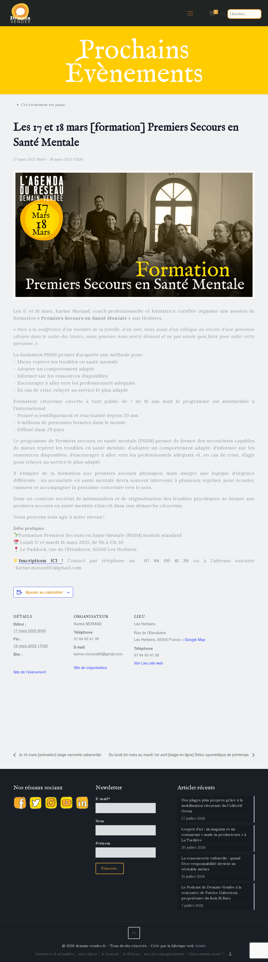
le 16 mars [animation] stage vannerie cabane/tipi (59, 754)
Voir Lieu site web (148, 663)
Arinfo (200, 945)
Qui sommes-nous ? (206, 954)
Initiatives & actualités (54, 954)
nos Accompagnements (164, 954)
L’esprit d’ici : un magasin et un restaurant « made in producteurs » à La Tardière (213, 834)
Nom (100, 821)
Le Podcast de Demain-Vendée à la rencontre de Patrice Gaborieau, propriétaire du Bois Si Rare (211, 893)
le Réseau (131, 954)
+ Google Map (193, 639)
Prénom (103, 843)
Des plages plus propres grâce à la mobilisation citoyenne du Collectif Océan (212, 805)
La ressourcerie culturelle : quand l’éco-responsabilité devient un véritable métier (210, 863)
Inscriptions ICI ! (41, 561)
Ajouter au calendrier (44, 592)
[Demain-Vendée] (20, 13)
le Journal (110, 954)
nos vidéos (88, 954)
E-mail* (103, 798)
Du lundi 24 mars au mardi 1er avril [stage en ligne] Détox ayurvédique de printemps (179, 754)
